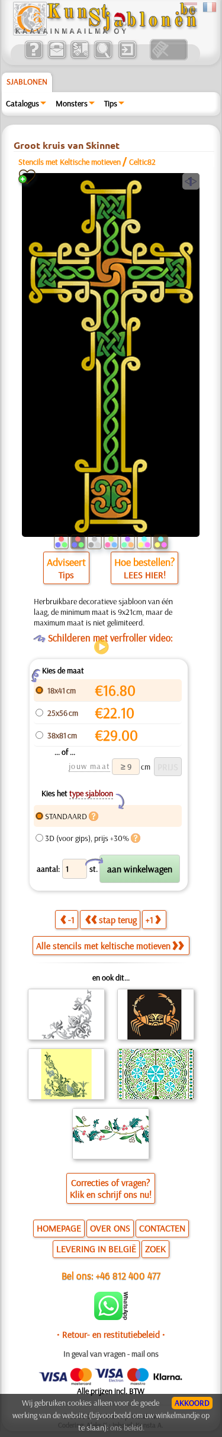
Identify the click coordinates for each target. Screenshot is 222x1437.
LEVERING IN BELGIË (96, 1248)
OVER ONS (110, 1228)
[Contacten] (56, 57)
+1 (149, 920)
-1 (71, 920)
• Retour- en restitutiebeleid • (111, 1334)
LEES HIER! (145, 575)
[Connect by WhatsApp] (111, 1317)
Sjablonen (27, 81)
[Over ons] (33, 57)
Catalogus (22, 103)
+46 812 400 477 (128, 1275)
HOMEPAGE (59, 1228)
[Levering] (79, 57)
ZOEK (155, 1248)
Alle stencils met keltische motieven (103, 946)
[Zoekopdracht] (102, 57)
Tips (110, 103)
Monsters (72, 103)
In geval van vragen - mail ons (111, 1353)
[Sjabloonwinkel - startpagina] (105, 32)
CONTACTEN (162, 1228)
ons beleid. (127, 1427)
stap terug (118, 920)
